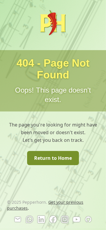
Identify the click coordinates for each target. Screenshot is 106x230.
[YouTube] (76, 219)
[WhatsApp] (29, 219)
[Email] (17, 219)
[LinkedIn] (41, 219)
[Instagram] (64, 219)
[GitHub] (88, 219)
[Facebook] (53, 219)
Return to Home (53, 158)
